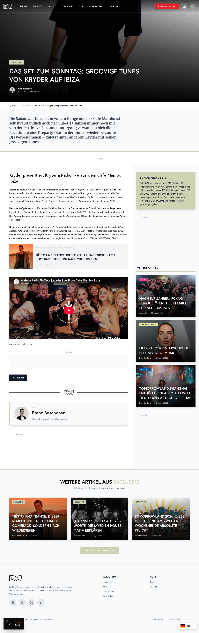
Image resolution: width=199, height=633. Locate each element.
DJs (81, 6)
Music (52, 6)
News (24, 6)
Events (38, 6)
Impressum (107, 582)
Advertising (108, 596)
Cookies (153, 586)
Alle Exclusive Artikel (98, 550)
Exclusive (16, 62)
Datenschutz (108, 591)
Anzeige (99, 158)
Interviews (96, 6)
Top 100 (115, 6)
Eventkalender (167, 6)
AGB (105, 586)
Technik (67, 6)
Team (152, 582)
